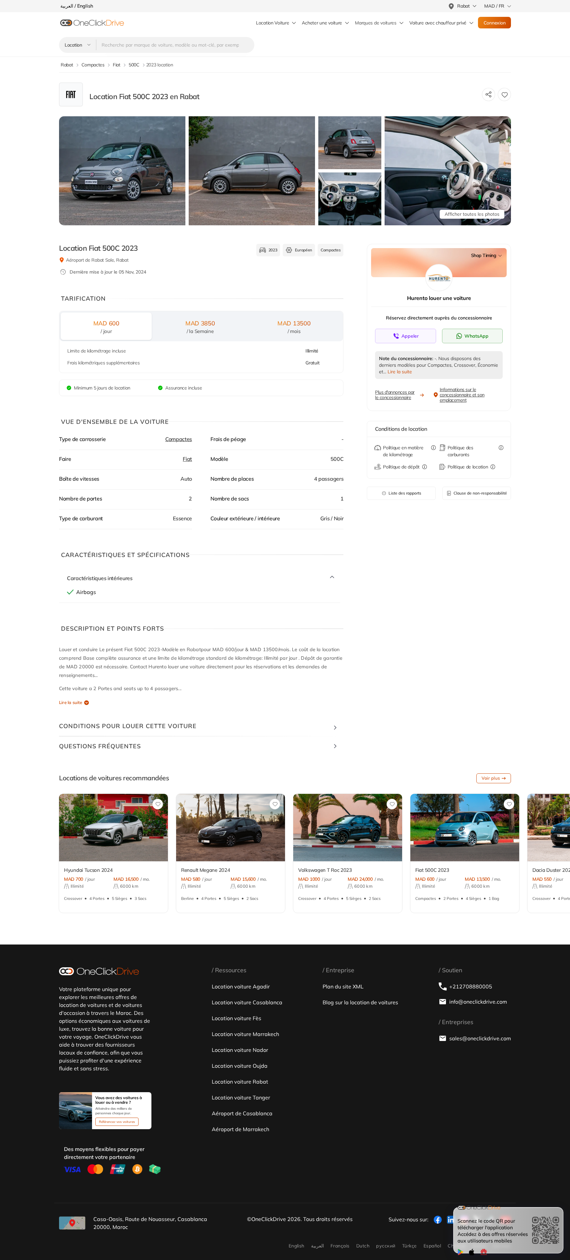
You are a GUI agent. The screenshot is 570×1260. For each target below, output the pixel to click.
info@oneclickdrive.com (478, 1001)
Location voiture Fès (236, 1018)
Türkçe (409, 1246)
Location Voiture (272, 23)
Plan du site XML (343, 986)
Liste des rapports (405, 493)
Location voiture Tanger (241, 1097)
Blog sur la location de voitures (360, 1002)
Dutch (362, 1246)
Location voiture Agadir (241, 986)
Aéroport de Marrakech (240, 1129)
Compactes (178, 439)
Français (340, 1246)
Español (432, 1246)
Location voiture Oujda (240, 1065)
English (296, 1246)
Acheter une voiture (322, 23)
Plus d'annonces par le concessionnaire (395, 394)
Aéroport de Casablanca (242, 1113)
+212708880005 (470, 986)
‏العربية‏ (317, 1246)
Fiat (187, 459)
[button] (41, 831)
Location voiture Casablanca (247, 1002)
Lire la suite (70, 702)
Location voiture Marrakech (245, 1034)
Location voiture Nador (240, 1050)
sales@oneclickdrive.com (480, 1038)
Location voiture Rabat (240, 1081)
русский (385, 1246)
